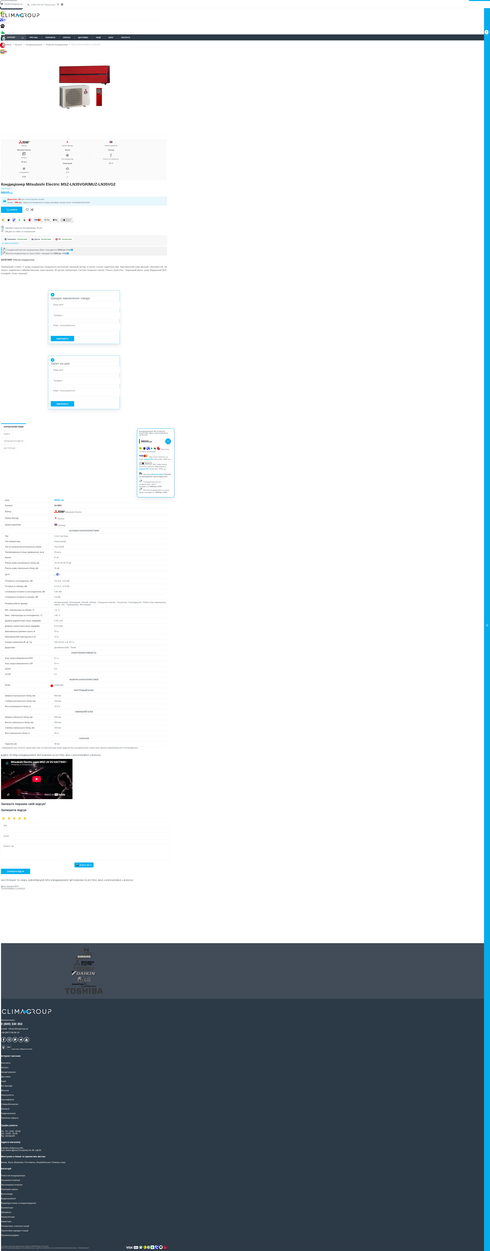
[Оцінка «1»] (4, 818)
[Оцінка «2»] (9, 818)
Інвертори (6, 1221)
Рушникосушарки (10, 1235)
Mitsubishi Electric (24, 148)
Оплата (66, 37)
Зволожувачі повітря (11, 1185)
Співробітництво (9, 1104)
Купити (13, 210)
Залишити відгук (15, 871)
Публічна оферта (10, 1118)
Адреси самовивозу (11, 243)
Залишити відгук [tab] (13, 441)
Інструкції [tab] (9, 448)
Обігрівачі (6, 1212)
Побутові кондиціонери (23, 260)
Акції (98, 37)
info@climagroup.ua (13, 4)
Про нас (34, 37)
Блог (110, 37)
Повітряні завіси (9, 1189)
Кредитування (8, 1072)
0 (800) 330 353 (43, 5)
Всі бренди (6, 1086)
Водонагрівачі (8, 1198)
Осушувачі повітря (10, 1180)
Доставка (83, 37)
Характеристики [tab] (13, 427)
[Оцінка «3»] (15, 818)
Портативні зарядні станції (14, 1231)
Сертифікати (7, 1100)
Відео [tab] (7, 434)
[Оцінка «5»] (25, 818)
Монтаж (5, 1090)
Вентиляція (7, 1194)
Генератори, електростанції (15, 1226)
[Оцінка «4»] (20, 818)
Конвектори (7, 1208)
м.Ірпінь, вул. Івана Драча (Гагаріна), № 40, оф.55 (20, 243)
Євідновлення (8, 1113)
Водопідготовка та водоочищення (18, 1203)
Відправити (62, 339)
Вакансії (5, 1109)
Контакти (50, 37)
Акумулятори (8, 1217)
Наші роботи (7, 1095)
